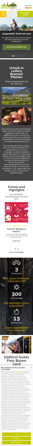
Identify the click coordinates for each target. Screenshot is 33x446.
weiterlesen (18, 243)
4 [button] (17, 56)
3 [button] (15, 56)
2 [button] (13, 56)
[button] (31, 367)
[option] (16, 35)
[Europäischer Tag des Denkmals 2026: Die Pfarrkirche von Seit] (18, 212)
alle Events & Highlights (16, 252)
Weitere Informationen (16, 442)
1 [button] (11, 56)
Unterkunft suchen (25, 14)
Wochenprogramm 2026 (16, 47)
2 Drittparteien (19, 371)
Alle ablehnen (16, 438)
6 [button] (21, 56)
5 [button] (19, 56)
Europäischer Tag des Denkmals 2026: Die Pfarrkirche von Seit (18, 231)
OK (16, 434)
